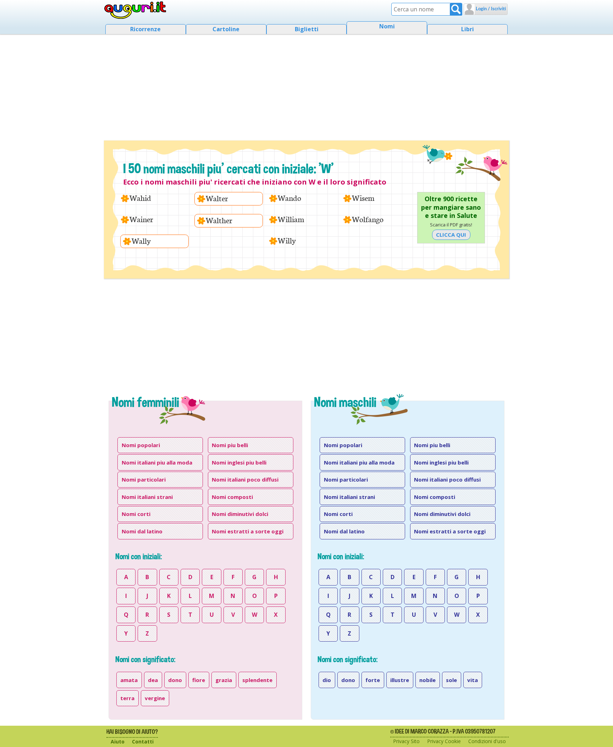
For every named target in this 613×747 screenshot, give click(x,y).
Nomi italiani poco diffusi (245, 479)
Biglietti (307, 29)
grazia (223, 679)
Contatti (143, 741)
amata (129, 679)
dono (175, 679)
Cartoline (225, 29)
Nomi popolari (141, 445)
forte (372, 679)
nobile (427, 679)
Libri (467, 29)
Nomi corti (136, 513)
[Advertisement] (306, 85)
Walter (217, 198)
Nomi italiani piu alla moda (157, 462)
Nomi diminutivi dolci (240, 513)
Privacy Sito (406, 741)
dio (326, 679)
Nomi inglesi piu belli (239, 462)
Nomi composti (232, 496)
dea (153, 679)
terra (127, 698)
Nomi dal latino (142, 531)
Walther (219, 220)
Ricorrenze (145, 29)
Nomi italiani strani (147, 496)
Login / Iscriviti (490, 9)
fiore (198, 679)
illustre (399, 679)
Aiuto (118, 741)
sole (451, 679)
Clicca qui (451, 234)
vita (472, 679)
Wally (141, 241)
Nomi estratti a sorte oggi (247, 531)
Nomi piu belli (230, 445)
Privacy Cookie (444, 741)
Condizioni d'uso (487, 741)
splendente (257, 679)
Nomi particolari (144, 479)
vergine (155, 698)
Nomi (387, 26)
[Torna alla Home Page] (135, 10)
